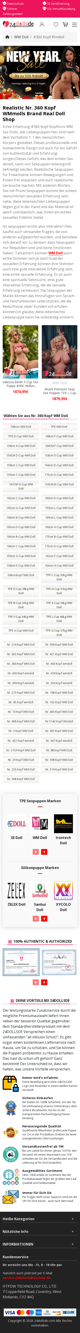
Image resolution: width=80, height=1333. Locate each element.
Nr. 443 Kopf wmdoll (59, 664)
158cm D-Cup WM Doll (59, 455)
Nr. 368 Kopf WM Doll (21, 779)
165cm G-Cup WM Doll (21, 508)
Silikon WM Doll (21, 427)
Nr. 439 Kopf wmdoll (21, 683)
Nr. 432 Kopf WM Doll (21, 654)
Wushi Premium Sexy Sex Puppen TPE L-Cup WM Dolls (59, 391)
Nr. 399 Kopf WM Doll (59, 644)
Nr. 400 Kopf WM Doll (59, 712)
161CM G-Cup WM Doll (21, 486)
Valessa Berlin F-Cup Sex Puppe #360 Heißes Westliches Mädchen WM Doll (20, 384)
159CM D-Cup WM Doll (21, 455)
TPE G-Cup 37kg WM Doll (59, 632)
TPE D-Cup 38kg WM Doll (21, 591)
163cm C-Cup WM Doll (21, 498)
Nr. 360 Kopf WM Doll (21, 664)
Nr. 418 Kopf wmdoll (59, 673)
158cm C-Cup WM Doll (21, 465)
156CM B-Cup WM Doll (59, 484)
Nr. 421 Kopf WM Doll (59, 654)
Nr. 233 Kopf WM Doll (21, 769)
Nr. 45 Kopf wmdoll (21, 702)
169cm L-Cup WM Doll (59, 517)
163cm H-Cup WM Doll (59, 565)
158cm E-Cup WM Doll (21, 565)
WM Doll (21, 36)
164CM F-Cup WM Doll (59, 446)
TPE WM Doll (59, 427)
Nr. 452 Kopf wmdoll (21, 741)
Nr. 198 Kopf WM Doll (59, 693)
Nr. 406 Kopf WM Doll (21, 721)
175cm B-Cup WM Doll (59, 537)
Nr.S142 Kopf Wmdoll (59, 721)
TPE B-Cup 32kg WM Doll (21, 605)
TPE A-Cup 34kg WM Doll (59, 605)
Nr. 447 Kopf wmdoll (59, 741)
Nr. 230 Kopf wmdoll (59, 683)
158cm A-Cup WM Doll (21, 446)
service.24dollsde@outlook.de (26, 1278)
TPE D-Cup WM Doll (21, 436)
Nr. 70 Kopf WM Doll (21, 712)
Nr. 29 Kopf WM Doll (21, 760)
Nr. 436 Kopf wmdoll (21, 673)
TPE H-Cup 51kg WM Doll (59, 591)
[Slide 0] (40, 93)
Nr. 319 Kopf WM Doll (59, 769)
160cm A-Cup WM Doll (59, 527)
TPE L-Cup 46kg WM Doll (59, 619)
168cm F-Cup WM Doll (59, 436)
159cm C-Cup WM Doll (21, 475)
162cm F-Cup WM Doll (59, 556)
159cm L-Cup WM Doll (59, 508)
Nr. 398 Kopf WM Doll (59, 760)
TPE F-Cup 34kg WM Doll (21, 619)
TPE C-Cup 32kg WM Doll (59, 577)
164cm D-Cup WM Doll (59, 465)
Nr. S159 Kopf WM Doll (21, 750)
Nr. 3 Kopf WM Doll (21, 731)
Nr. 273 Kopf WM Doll (21, 693)
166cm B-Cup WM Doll (21, 537)
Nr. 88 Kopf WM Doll (59, 750)
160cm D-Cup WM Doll (59, 498)
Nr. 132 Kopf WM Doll (59, 702)
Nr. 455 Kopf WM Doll (59, 731)
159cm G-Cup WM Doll (21, 556)
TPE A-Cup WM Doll (21, 630)
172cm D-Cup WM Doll (59, 546)
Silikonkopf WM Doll (21, 575)
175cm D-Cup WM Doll (59, 475)
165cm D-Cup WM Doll (20, 527)
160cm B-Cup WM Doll (21, 517)
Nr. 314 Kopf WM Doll (21, 644)
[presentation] (36, 852)
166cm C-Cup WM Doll (21, 546)
